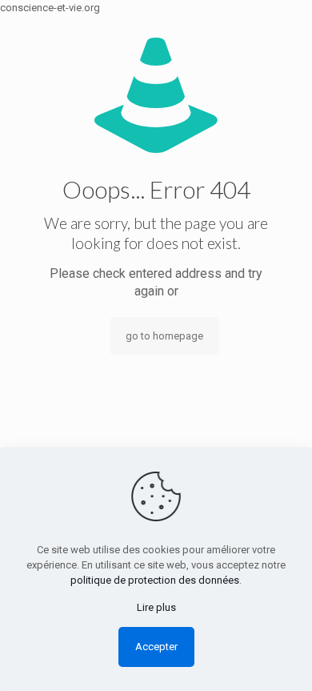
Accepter (156, 647)
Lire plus (156, 607)
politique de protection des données (154, 580)
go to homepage (164, 336)
